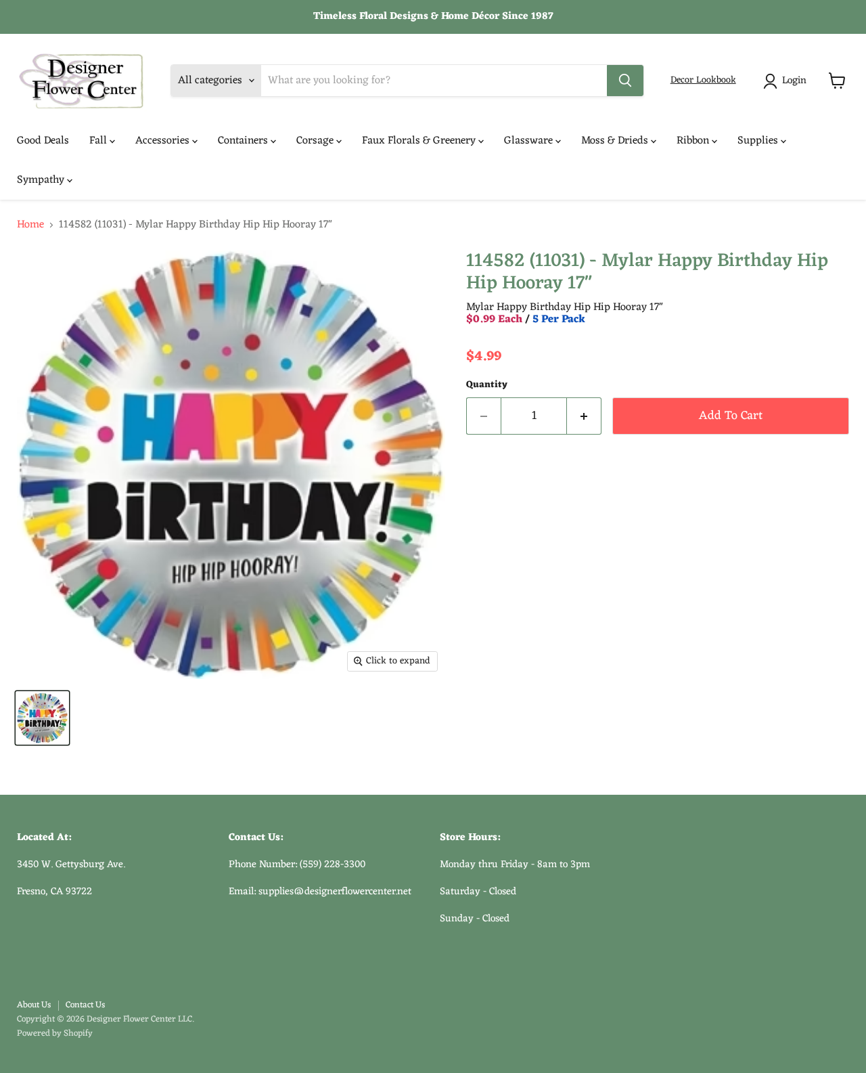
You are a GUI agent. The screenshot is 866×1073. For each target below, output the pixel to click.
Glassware (529, 140)
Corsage (316, 140)
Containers (244, 140)
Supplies (759, 140)
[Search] (625, 80)
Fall (99, 140)
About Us (34, 1005)
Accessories (163, 140)
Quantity (486, 385)
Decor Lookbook (703, 80)
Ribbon (694, 140)
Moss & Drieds (616, 140)
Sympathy (42, 180)
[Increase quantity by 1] (584, 416)
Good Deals (43, 140)
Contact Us (85, 1005)
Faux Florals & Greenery (420, 140)
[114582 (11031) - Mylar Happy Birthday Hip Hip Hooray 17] (42, 718)
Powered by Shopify (55, 1033)
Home (30, 225)
